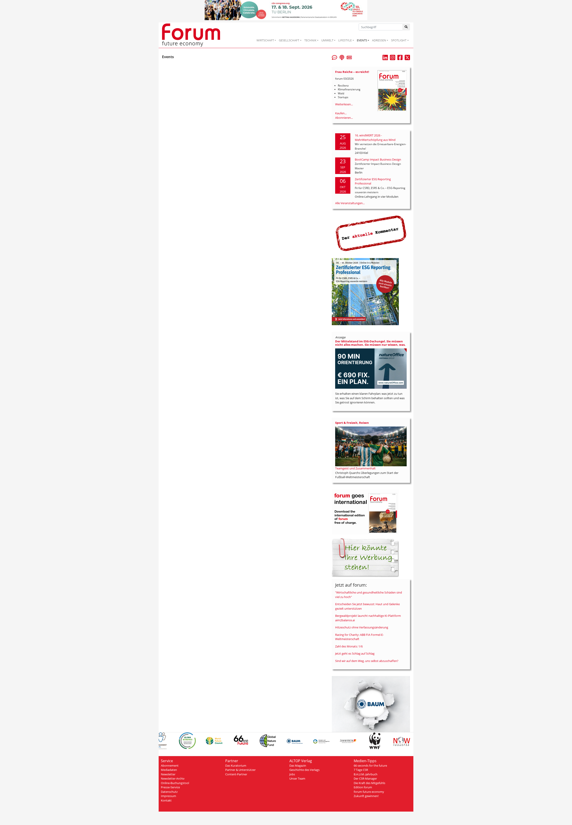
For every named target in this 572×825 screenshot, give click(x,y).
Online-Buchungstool (175, 783)
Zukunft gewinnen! (366, 796)
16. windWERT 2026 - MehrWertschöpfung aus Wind (375, 137)
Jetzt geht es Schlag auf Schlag (354, 653)
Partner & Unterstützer (240, 770)
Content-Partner (236, 774)
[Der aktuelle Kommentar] (371, 233)
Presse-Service (170, 787)
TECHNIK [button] (310, 40)
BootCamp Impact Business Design (378, 159)
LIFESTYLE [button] (345, 40)
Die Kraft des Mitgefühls (369, 783)
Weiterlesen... (344, 104)
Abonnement (170, 765)
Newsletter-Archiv (173, 778)
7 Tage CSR (361, 770)
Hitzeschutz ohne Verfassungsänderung (361, 627)
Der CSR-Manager (365, 778)
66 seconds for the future (370, 765)
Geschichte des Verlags (304, 770)
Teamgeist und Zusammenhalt (355, 468)
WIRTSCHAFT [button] (265, 40)
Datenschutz (169, 792)
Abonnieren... (344, 118)
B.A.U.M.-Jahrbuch (365, 774)
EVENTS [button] (362, 40)
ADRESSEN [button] (379, 40)
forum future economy (369, 792)
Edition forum (363, 787)
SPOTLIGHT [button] (398, 40)
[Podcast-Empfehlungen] (342, 57)
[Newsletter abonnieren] (349, 57)
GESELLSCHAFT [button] (289, 40)
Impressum (168, 796)
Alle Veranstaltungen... (350, 203)
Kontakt (166, 800)
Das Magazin (297, 765)
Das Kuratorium (235, 765)
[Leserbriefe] (334, 57)
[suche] (406, 26)
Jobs (292, 774)
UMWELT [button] (327, 40)
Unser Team (297, 778)
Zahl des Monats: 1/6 (349, 646)
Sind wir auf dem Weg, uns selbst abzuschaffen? (366, 661)
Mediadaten (169, 770)
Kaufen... (341, 113)
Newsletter (168, 774)
